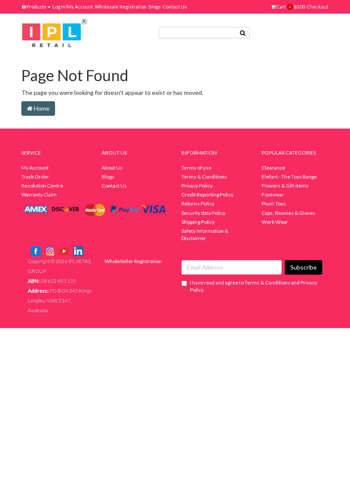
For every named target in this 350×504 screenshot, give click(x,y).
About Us (112, 167)
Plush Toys (274, 203)
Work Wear (275, 222)
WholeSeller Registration (133, 261)
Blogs (155, 6)
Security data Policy (203, 213)
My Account (35, 167)
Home (41, 108)
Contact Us (175, 6)
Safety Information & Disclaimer (204, 234)
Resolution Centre (42, 185)
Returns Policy (197, 203)
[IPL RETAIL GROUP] (54, 32)
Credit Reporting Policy (207, 194)
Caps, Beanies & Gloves (288, 213)
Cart (290, 6)
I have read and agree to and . (253, 286)
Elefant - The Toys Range (289, 176)
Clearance (273, 167)
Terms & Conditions (204, 176)
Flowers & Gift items (285, 185)
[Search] (243, 32)
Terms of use (196, 167)
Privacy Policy (197, 185)
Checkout (317, 6)
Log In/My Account (72, 6)
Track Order (35, 176)
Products (36, 6)
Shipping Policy (198, 222)
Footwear (273, 194)
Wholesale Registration (121, 6)
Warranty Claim (39, 194)
